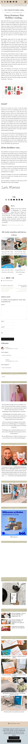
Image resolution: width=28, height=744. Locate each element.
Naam (2, 321)
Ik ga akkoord (14, 737)
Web (8, 225)
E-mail (3, 327)
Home (2, 10)
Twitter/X (12, 225)
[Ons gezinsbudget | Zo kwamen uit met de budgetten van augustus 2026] (5, 621)
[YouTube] (11, 2)
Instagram (16, 225)
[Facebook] (13, 2)
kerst (4, 280)
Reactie (3, 304)
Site (2, 332)
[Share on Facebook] (9, 278)
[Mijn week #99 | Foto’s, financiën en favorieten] (20, 243)
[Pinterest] (7, 2)
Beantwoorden (7, 355)
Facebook (21, 225)
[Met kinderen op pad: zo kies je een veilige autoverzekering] (14, 684)
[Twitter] (2, 2)
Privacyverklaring (14, 741)
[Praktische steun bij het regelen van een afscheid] (5, 628)
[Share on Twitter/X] (11, 278)
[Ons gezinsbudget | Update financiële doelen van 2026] (14, 666)
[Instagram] (5, 2)
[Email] (22, 200)
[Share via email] (7, 278)
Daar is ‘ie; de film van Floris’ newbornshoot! (21, 288)
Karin (7, 347)
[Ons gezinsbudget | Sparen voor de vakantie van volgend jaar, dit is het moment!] (5, 615)
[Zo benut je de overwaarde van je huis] (14, 703)
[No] (26, 735)
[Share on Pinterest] (13, 278)
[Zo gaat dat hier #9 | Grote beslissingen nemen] (20, 261)
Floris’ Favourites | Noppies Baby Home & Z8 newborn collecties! (7, 288)
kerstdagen (9, 280)
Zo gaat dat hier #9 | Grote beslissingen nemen (20, 272)
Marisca (8, 12)
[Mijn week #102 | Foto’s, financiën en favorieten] (7, 261)
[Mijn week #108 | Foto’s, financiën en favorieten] (7, 243)
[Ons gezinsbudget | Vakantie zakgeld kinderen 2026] (14, 647)
